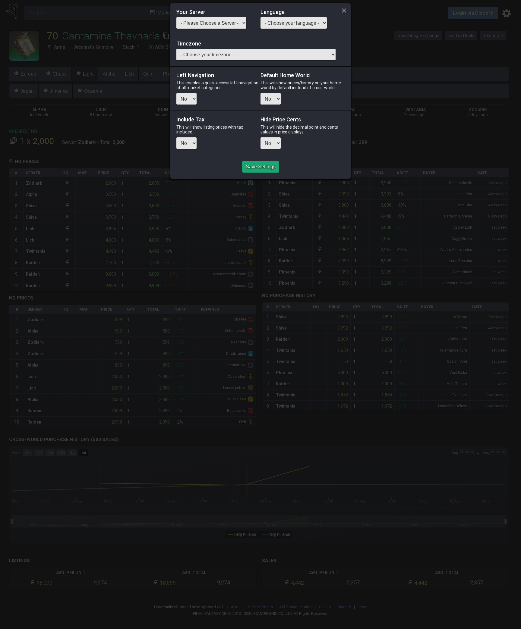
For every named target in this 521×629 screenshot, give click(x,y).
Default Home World (285, 75)
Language (272, 12)
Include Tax (190, 119)
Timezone (188, 43)
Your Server (190, 12)
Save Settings (261, 166)
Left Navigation (195, 75)
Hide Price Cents (280, 119)
